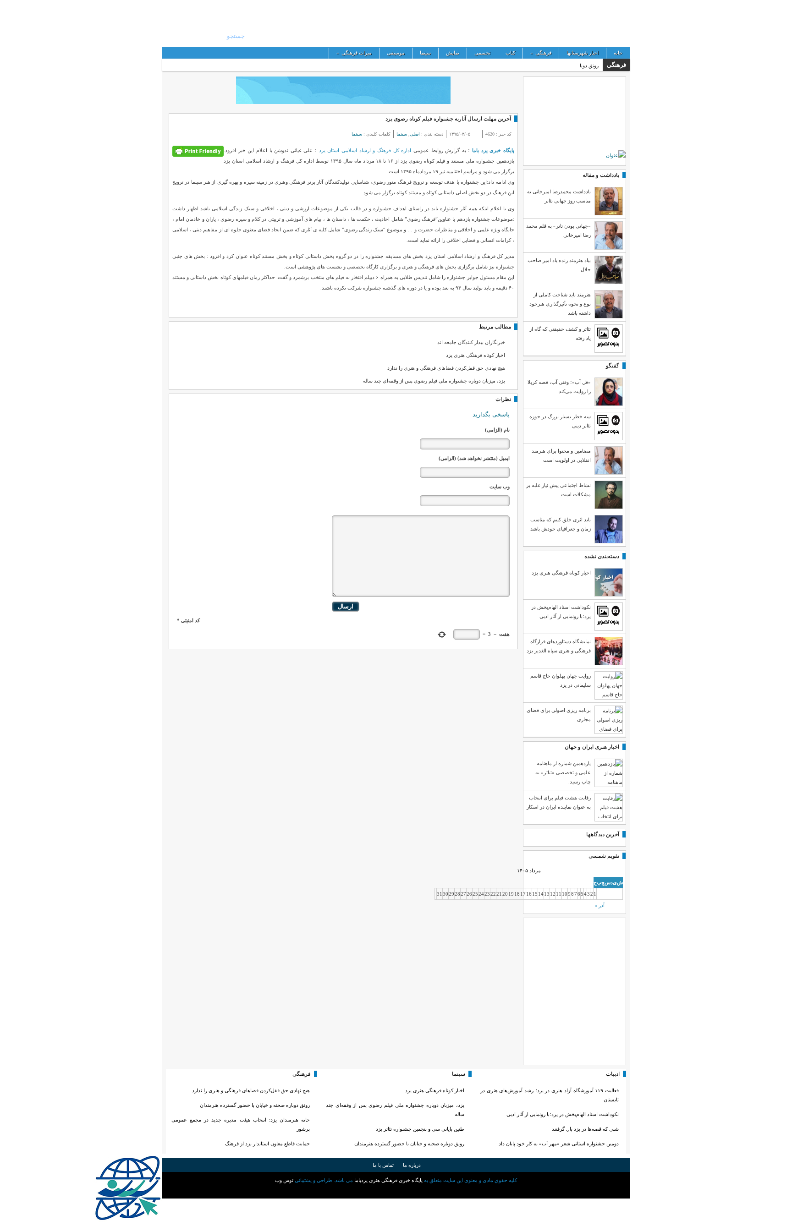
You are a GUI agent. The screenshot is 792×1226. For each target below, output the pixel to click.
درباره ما (412, 1165)
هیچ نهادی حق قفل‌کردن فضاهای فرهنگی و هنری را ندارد (446, 368)
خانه (618, 52)
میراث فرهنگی (354, 52)
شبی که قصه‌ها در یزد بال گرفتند (584, 1129)
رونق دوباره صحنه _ (578, 65)
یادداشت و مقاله (601, 175)
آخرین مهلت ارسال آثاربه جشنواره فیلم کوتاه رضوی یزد (448, 118)
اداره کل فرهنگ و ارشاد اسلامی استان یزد (364, 150)
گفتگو (612, 365)
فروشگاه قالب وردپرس (396, 1190)
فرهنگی (540, 52)
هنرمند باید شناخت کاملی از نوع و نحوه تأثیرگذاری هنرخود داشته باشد (560, 304)
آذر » (599, 905)
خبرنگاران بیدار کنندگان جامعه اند (471, 342)
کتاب (510, 52)
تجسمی (482, 52)
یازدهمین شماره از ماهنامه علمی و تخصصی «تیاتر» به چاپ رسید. (563, 772)
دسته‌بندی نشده (601, 556)
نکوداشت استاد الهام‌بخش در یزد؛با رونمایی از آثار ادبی (562, 1114)
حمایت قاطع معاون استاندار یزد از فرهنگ (267, 1143)
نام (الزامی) (497, 429)
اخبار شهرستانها (582, 52)
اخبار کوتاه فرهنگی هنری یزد (475, 355)
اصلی (415, 134)
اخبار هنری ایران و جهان (592, 747)
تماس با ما (383, 1165)
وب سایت (500, 486)
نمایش (452, 52)
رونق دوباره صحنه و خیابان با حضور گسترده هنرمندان (409, 1143)
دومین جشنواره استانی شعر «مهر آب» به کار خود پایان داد (559, 1143)
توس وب (284, 1180)
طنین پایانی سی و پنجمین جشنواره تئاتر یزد (420, 1129)
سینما (425, 52)
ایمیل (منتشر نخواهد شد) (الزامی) (474, 458)
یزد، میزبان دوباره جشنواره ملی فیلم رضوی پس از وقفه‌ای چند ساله (434, 380)
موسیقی (396, 52)
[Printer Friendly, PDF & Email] (198, 150)
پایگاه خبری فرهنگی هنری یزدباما (582, 23)
